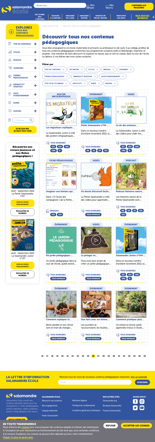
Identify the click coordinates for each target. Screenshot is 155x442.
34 (134, 356)
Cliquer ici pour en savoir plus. (18, 437)
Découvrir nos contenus (52, 400)
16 (42, 356)
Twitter (135, 407)
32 (124, 356)
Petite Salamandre (50, 415)
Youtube (142, 407)
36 (145, 356)
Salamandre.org (110, 400)
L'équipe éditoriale (50, 410)
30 (114, 356)
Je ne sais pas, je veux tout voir (22, 130)
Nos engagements (49, 405)
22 (73, 356)
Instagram (142, 401)
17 (47, 356)
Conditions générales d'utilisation (86, 410)
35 (140, 356)
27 (98, 356)
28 (103, 356)
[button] (22, 42)
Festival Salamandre (112, 410)
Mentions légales (79, 400)
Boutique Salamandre (112, 405)
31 (119, 356)
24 (83, 356)
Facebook (135, 401)
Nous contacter (17, 419)
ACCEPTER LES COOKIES (136, 425)
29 (109, 356)
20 (62, 356)
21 (68, 356)
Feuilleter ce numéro (22, 212)
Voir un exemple (139, 376)
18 (52, 356)
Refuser (110, 425)
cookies (25, 427)
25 (88, 356)
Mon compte (90, 6)
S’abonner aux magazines (139, 6)
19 (57, 356)
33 (129, 356)
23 (78, 356)
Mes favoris (110, 6)
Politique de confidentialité (83, 405)
